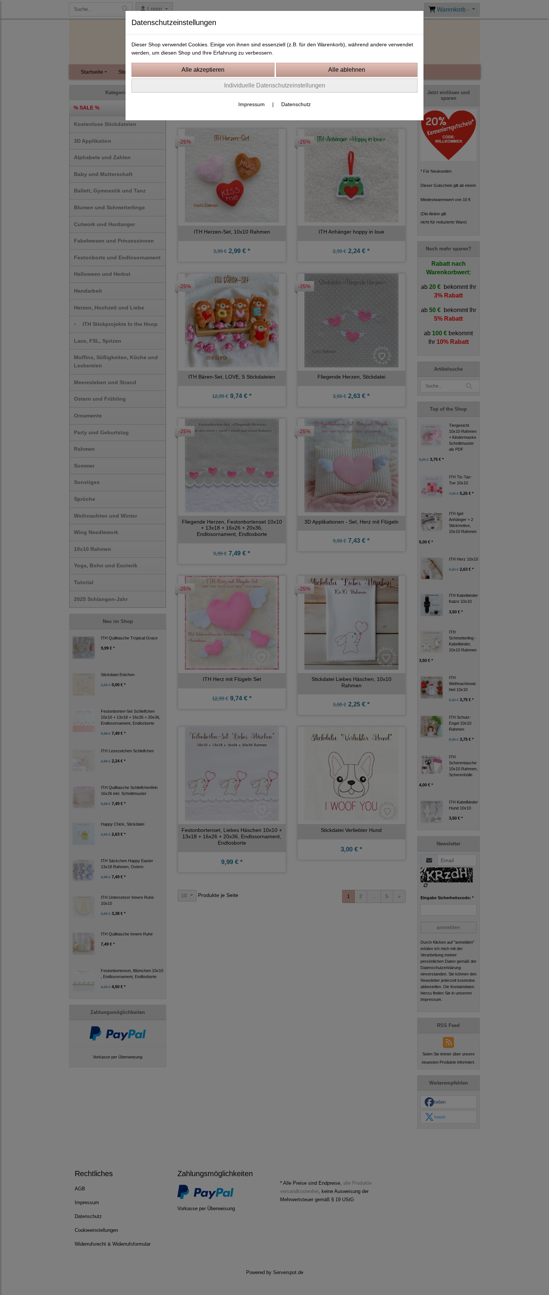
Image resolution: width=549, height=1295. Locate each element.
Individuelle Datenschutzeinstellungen (274, 85)
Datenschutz (296, 104)
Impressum (251, 104)
